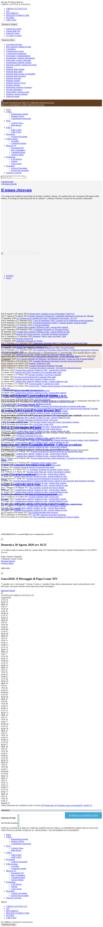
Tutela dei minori (12, 96)
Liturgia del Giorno (13, 29)
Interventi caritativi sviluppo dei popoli (21, 65)
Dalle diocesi (16, 125)
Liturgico (9, 67)
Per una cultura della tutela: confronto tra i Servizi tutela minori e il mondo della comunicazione (41, 504)
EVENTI (9, 276)
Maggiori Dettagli (8, 561)
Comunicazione (7, 182)
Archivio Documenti (19, 136)
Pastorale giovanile (13, 78)
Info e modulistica (18, 150)
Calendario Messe (18, 152)
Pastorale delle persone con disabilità (20, 74)
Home (8, 109)
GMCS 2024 (16, 130)
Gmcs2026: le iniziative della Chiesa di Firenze (20, 484)
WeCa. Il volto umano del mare (21, 427)
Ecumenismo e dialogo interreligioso (20, 58)
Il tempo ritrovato (16, 190)
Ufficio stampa (12, 139)
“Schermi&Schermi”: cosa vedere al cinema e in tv (34, 395)
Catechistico (11, 49)
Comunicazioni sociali (15, 51)
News (8, 121)
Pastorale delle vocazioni (16, 76)
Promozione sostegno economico (19, 87)
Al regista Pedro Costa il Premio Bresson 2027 (31, 410)
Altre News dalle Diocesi (11, 509)
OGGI (8, 278)
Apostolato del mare (14, 44)
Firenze (4, 470)
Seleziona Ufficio (8, 40)
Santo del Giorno (13, 33)
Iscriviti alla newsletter (20, 170)
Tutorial (14, 161)
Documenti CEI (17, 148)
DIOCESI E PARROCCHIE (17, 15)
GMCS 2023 (11, 20)
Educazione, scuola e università (18, 60)
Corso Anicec (16, 164)
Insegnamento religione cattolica (19, 62)
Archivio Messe (17, 155)
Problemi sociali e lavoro (16, 83)
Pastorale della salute (14, 72)
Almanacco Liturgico (9, 24)
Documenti (10, 134)
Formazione (10, 157)
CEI (7, 11)
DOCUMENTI (12, 13)
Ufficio (9, 112)
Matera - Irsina (7, 460)
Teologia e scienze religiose (17, 94)
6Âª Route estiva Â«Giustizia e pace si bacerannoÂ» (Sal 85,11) (66, 805)
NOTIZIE (10, 18)
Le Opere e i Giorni (14, 36)
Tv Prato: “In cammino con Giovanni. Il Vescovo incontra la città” (29, 494)
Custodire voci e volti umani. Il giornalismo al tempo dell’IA (26, 465)
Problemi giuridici (13, 81)
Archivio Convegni (13, 173)
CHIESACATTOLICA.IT (16, 9)
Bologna (4, 499)
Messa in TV (11, 146)
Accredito (15, 141)
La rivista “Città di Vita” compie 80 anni (18, 474)
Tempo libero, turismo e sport (17, 92)
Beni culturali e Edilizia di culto (18, 47)
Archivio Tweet (7, 365)
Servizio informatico (14, 90)
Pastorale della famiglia (15, 69)
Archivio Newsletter (19, 168)
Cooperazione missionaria (16, 53)
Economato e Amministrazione (18, 56)
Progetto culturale (13, 85)
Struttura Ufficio (17, 116)
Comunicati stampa (18, 143)
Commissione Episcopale (21, 118)
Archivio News (17, 123)
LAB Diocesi (16, 159)
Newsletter (10, 166)
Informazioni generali (19, 114)
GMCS (9, 127)
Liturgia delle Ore (13, 31)
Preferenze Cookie (8, 925)
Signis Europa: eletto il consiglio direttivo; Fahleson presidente (41, 444)
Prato (3, 489)
